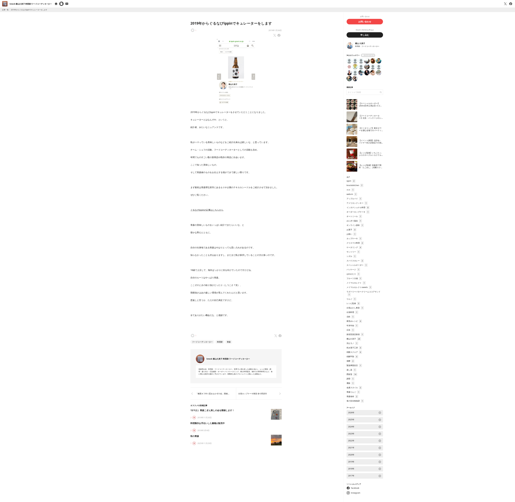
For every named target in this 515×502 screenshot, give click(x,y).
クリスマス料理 (355, 243)
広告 (350, 330)
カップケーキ (354, 238)
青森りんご (353, 392)
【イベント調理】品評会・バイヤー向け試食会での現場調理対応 (370, 142)
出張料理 (352, 312)
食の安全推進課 (355, 401)
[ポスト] (505, 4)
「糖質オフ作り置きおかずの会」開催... (212, 393)
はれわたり (353, 274)
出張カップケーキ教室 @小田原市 (252, 393)
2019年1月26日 (275, 30)
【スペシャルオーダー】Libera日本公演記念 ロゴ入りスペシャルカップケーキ (370, 105)
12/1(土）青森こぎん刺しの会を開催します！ (212, 410)
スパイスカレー (355, 260)
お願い (351, 234)
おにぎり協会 (354, 220)
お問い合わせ (364, 21)
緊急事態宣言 (354, 365)
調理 (350, 378)
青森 (229, 342)
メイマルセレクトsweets (359, 287)
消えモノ (352, 343)
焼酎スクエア (354, 352)
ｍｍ (350, 189)
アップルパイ (354, 198)
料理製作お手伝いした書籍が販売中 (207, 423)
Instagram (355, 493)
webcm (351, 194)
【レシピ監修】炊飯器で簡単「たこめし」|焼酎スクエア (370, 167)
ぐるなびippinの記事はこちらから (206, 209)
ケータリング (354, 247)
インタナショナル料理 (357, 207)
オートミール (354, 216)
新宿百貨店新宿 (355, 334)
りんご (351, 299)
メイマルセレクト (356, 282)
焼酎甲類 (352, 356)
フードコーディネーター (202, 342)
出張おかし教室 (355, 307)
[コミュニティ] (67, 4)
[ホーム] (56, 4)
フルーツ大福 (354, 278)
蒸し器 (351, 370)
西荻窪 (351, 374)
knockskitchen (354, 185)
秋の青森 (194, 436)
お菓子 (351, 229)
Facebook (355, 488)
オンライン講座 (355, 225)
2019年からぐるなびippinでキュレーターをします (231, 23)
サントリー (353, 251)
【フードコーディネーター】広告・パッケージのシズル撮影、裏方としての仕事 (370, 119)
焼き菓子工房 (354, 347)
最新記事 (350, 87)
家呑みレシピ (354, 321)
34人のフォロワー (353, 55)
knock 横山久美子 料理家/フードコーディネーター (31, 4)
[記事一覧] (61, 4)
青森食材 (352, 396)
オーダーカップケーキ (357, 212)
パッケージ (353, 269)
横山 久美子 (360, 43)
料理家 (220, 342)
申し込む (364, 34)
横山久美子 (353, 338)
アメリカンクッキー (357, 203)
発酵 (350, 361)
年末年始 (352, 325)
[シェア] (511, 4)
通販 (350, 383)
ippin (350, 181)
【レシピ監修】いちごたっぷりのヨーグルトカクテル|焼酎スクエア (370, 155)
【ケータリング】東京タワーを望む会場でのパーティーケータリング (370, 130)
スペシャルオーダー (357, 265)
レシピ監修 (353, 303)
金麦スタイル (354, 387)
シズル (351, 256)
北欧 (350, 316)
